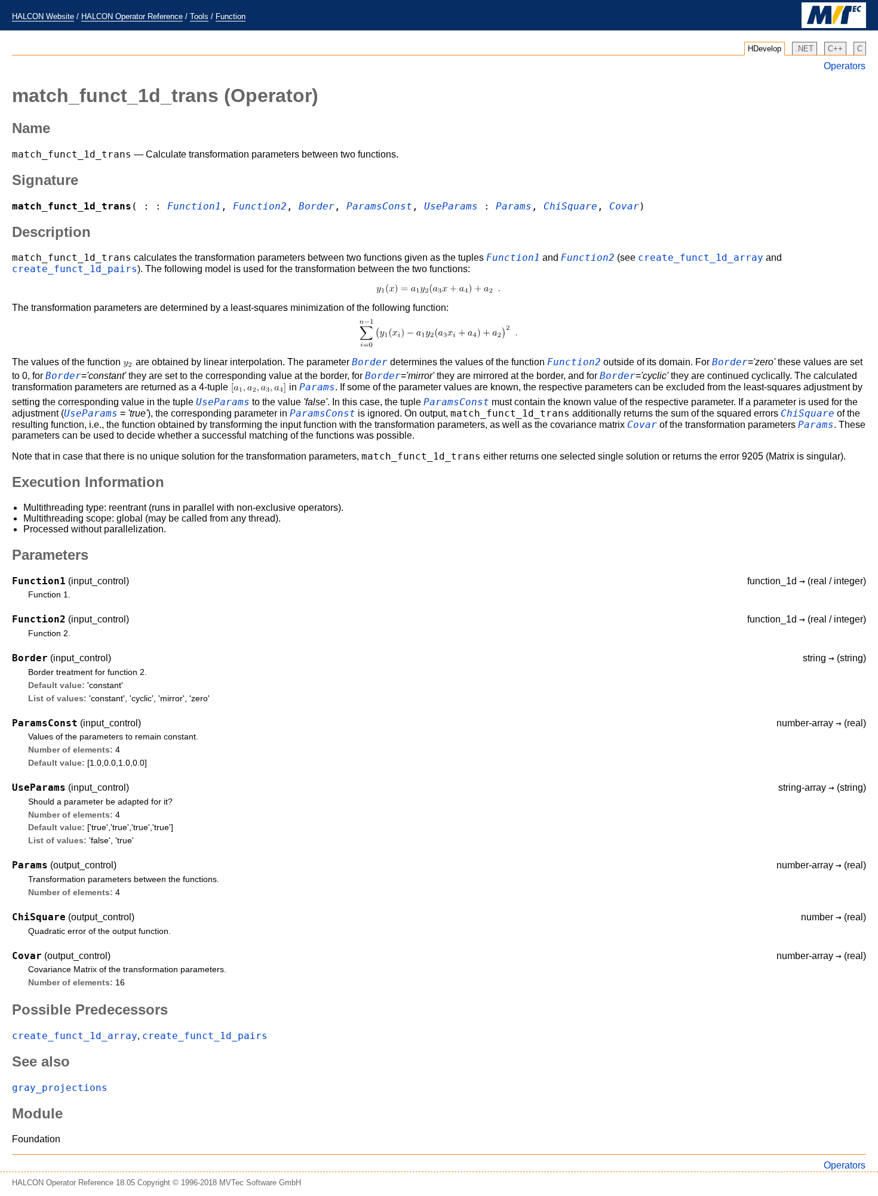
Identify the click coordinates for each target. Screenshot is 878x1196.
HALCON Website (43, 16)
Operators (844, 66)
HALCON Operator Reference (132, 16)
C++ (835, 48)
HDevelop (764, 48)
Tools (199, 16)
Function (230, 16)
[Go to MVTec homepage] (834, 25)
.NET (804, 48)
